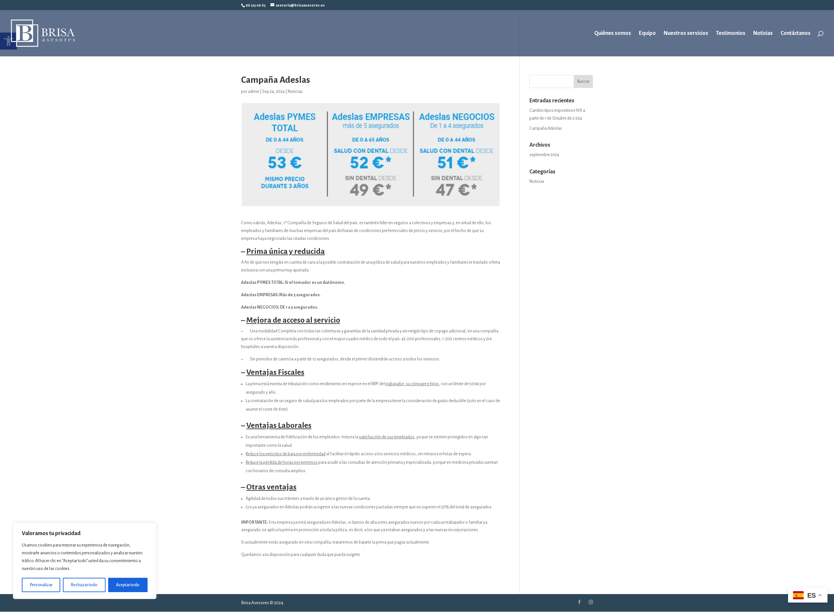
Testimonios (730, 33)
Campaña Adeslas (545, 128)
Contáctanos (796, 33)
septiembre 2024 (544, 155)
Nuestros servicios (686, 33)
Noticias (763, 33)
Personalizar (41, 585)
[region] (84, 561)
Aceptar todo (127, 585)
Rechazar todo (84, 585)
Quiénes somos (612, 33)
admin (253, 91)
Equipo (647, 33)
